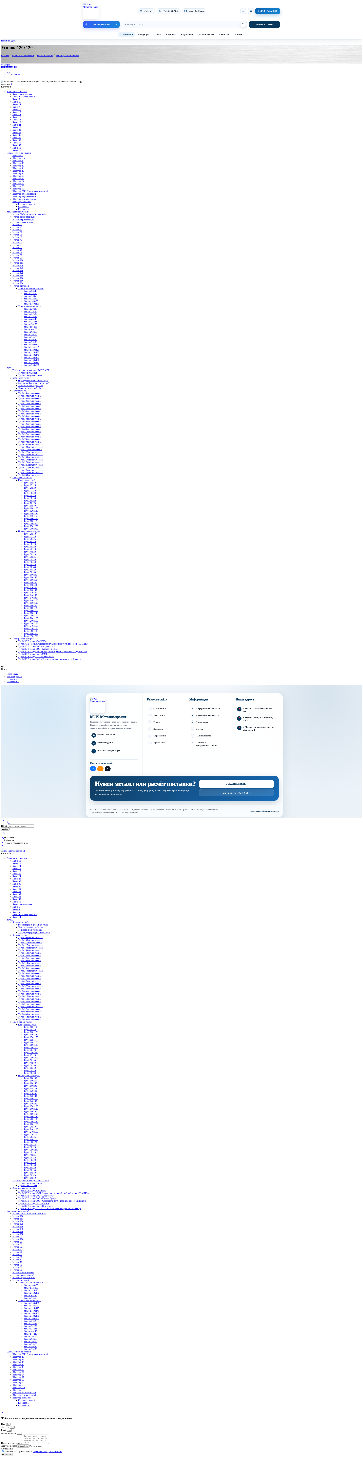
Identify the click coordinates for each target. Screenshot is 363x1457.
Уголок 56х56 (30, 327)
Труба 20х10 (30, 534)
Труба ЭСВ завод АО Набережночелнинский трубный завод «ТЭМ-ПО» (53, 644)
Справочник (187, 34)
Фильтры (5, 64)
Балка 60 (16, 148)
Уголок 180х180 (31, 362)
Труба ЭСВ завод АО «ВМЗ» (32, 641)
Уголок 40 (17, 237)
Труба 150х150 (31, 516)
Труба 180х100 (31, 610)
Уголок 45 (17, 240)
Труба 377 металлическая (30, 467)
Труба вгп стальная (27, 373)
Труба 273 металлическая (30, 462)
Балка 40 (16, 137)
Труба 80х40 (30, 569)
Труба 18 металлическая (29, 396)
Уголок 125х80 (31, 298)
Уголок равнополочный (67, 55)
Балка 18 (16, 119)
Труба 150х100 (31, 603)
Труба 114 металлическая (30, 449)
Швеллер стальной (21, 201)
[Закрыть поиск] (3, 835)
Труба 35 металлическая (29, 416)
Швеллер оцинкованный (24, 199)
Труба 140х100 (31, 600)
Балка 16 (16, 117)
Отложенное (13, 681)
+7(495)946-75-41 (170, 11)
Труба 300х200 (31, 633)
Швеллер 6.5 (18, 158)
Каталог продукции (265, 24)
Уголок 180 (17, 281)
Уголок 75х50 (30, 293)
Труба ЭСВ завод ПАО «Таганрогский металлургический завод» (49, 659)
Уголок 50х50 (30, 324)
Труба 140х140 (31, 513)
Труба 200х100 (31, 615)
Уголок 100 (17, 260)
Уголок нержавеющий (23, 219)
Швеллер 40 (18, 188)
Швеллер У (23, 209)
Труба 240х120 (31, 623)
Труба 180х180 (31, 521)
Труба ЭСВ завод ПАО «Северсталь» (36, 656)
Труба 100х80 (30, 582)
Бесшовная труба (20, 378)
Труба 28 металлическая (29, 408)
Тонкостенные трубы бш (30, 388)
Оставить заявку (267, 11)
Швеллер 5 (17, 155)
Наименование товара (12, 1443)
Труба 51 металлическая (29, 431)
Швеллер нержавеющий (24, 196)
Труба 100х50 (30, 577)
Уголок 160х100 (31, 304)
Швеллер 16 (18, 171)
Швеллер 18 (18, 173)
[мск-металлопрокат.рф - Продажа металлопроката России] (13, 851)
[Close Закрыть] (2, 843)
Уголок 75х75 (30, 337)
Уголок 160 (17, 278)
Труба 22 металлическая (29, 403)
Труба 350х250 (31, 636)
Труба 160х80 (30, 605)
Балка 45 (16, 140)
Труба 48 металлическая (29, 429)
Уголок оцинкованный (23, 217)
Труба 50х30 (30, 559)
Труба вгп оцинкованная (30, 375)
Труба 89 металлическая (29, 442)
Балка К (16, 107)
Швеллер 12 (18, 165)
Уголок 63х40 (30, 291)
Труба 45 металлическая (29, 426)
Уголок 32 (17, 232)
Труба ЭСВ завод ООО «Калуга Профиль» (39, 649)
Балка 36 (16, 135)
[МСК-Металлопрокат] (91, 11)
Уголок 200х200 (31, 365)
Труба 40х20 (30, 546)
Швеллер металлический (19, 153)
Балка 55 (16, 145)
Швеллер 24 (18, 181)
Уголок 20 (17, 224)
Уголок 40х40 (30, 319)
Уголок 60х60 (30, 329)
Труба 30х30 (30, 493)
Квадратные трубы (27, 480)
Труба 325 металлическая (30, 465)
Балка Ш (16, 104)
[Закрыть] (11, 84)
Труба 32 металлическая (29, 413)
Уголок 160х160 (31, 360)
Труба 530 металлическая (30, 472)
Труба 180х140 (31, 613)
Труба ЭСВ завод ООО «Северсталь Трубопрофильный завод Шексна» (52, 651)
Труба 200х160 (31, 621)
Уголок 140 (17, 273)
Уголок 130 (17, 270)
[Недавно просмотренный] (9, 823)
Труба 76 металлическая (29, 439)
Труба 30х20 (30, 544)
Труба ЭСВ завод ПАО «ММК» (33, 654)
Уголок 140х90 (31, 301)
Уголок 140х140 (31, 355)
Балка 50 (16, 142)
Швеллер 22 (18, 178)
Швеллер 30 (18, 186)
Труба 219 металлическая (30, 459)
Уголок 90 (17, 258)
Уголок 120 (17, 265)
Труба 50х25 (30, 557)
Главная (5, 55)
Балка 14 (16, 114)
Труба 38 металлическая (29, 419)
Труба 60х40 (30, 567)
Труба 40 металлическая (29, 421)
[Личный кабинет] (243, 11)
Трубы (10, 367)
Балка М (16, 102)
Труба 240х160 (31, 626)
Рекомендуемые (14, 676)
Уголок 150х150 (31, 357)
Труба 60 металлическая (29, 436)
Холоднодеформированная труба (34, 383)
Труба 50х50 (30, 498)
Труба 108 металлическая (30, 447)
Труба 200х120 (31, 618)
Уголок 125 (17, 268)
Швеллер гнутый (26, 204)
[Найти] (243, 24)
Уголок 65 (17, 247)
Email (4, 1430)
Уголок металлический (23, 55)
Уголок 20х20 (30, 309)
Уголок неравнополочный (31, 288)
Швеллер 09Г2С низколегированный (30, 191)
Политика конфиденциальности (264, 811)
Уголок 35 (17, 235)
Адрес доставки (9, 1433)
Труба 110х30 (30, 585)
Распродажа (12, 674)
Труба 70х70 (30, 503)
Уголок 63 (17, 245)
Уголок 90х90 (30, 342)
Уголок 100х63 (31, 296)
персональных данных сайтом (47, 1451)
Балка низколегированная (24, 96)
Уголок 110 (17, 263)
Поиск (4, 826)
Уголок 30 (17, 229)
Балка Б (16, 99)
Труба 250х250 (31, 526)
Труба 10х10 (30, 483)
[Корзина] (251, 11)
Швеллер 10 (18, 163)
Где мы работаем (101, 24)
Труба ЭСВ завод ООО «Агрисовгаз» (36, 646)
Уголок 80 (17, 255)
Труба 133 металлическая (30, 454)
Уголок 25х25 (30, 311)
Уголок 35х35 (30, 316)
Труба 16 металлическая (29, 393)
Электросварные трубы (23, 638)
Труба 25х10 (30, 536)
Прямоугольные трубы (29, 531)
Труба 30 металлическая (29, 411)
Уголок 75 (17, 252)
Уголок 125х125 (31, 352)
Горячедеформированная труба (33, 380)
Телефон (5, 1427)
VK (93, 769)
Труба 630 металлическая (30, 475)
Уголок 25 (17, 227)
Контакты (171, 34)
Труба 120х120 (31, 511)
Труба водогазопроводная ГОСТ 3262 (30, 370)
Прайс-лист (224, 34)
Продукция (143, 34)
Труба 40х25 (30, 549)
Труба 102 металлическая (30, 444)
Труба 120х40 (30, 587)
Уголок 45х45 (30, 321)
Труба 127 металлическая (30, 452)
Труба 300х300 (31, 529)
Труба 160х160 (31, 518)
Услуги (157, 34)
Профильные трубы (22, 477)
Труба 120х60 (30, 590)
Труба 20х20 (30, 488)
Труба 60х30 (30, 564)
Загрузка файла (8, 1446)
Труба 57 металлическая (29, 434)
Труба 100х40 (30, 575)
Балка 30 (16, 130)
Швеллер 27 (18, 183)
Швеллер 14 (18, 168)
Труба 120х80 (30, 592)
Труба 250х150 (31, 628)
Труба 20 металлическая (29, 401)
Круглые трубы (19, 390)
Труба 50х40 (30, 562)
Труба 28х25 (30, 539)
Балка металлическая (17, 91)
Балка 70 (16, 150)
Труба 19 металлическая (29, 398)
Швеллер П (23, 206)
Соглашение (7, 1448)
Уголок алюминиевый (23, 222)
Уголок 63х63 (30, 332)
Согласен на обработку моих (33, 1451)
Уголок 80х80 (30, 339)
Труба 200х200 (31, 523)
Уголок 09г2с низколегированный (29, 214)
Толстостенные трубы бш (30, 385)
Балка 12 (16, 112)
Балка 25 (16, 127)
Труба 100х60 (30, 580)
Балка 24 (16, 125)
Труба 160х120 (31, 608)
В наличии (12, 679)
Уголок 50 (17, 242)
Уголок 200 (17, 283)
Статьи (238, 34)
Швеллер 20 (18, 176)
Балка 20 (16, 122)
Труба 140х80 (30, 598)
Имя (3, 1424)
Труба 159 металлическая (30, 457)
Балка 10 (16, 109)
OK (100, 769)
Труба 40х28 (30, 552)
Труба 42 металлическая (29, 424)
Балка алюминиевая (22, 94)
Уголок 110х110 (31, 347)
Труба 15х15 (30, 485)
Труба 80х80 (30, 506)
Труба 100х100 (31, 508)
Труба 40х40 (30, 495)
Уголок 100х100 (31, 344)
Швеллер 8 (17, 160)
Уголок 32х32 (30, 314)
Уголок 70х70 (30, 334)
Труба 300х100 (31, 631)
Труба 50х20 (30, 554)
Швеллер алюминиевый (24, 194)
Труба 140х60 (30, 595)
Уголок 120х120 (31, 350)
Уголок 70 (17, 250)
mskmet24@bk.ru (196, 11)
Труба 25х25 (30, 490)
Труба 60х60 (30, 500)
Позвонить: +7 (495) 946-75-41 (236, 793)
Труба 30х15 (30, 541)
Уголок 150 (17, 275)
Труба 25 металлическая (29, 406)
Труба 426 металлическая (30, 470)
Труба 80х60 (30, 572)
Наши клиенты (206, 34)
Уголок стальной (45, 55)
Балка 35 (16, 132)
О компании (127, 34)
